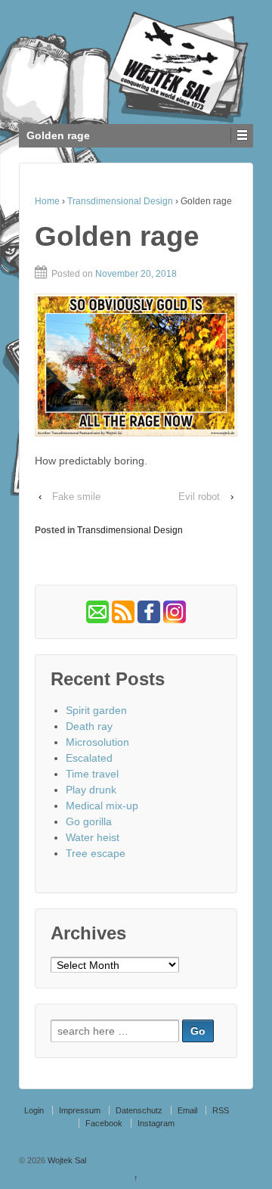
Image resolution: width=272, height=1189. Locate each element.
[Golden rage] (136, 364)
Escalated (89, 758)
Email (187, 1110)
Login (34, 1110)
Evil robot (199, 496)
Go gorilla (89, 821)
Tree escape (95, 853)
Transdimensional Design (120, 201)
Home (47, 201)
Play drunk (91, 790)
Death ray (89, 726)
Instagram (156, 1123)
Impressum (79, 1110)
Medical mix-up (102, 805)
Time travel (92, 774)
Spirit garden (96, 710)
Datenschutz (139, 1110)
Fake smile (76, 496)
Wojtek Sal (65, 1160)
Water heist (92, 837)
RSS (220, 1110)
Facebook (103, 1123)
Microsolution (97, 742)
